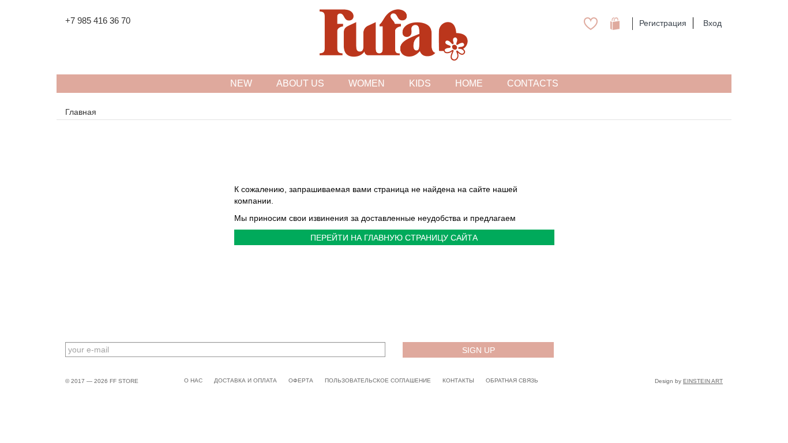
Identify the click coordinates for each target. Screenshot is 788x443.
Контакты (458, 380)
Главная (80, 112)
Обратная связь (512, 380)
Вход (712, 23)
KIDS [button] (420, 83)
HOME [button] (469, 83)
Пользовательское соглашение (378, 380)
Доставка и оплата (245, 380)
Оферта (300, 380)
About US (300, 83)
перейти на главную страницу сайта (394, 237)
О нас (193, 380)
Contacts (532, 83)
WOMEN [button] (366, 83)
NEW (241, 83)
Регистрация (662, 23)
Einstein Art (703, 381)
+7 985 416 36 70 (97, 20)
